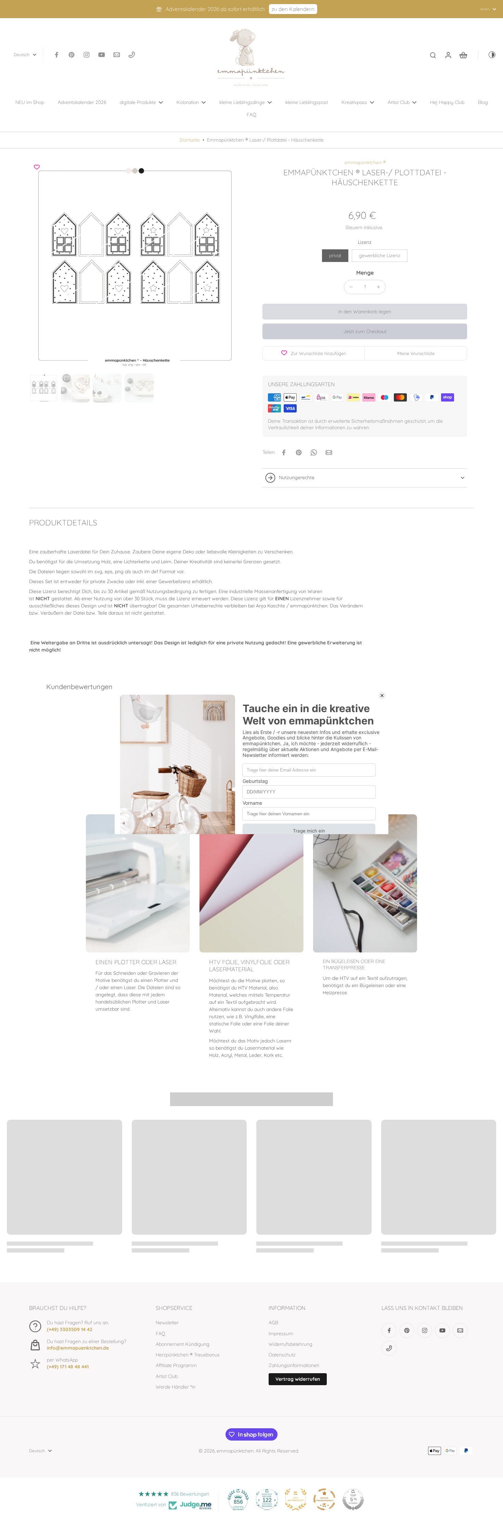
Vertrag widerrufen (297, 1379)
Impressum (281, 1333)
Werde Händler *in (175, 1387)
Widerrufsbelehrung (290, 1344)
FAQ (160, 1333)
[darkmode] (487, 55)
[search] (432, 55)
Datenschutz (282, 1355)
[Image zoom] (135, 265)
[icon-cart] (462, 55)
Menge (365, 272)
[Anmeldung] (447, 55)
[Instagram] (86, 54)
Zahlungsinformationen (294, 1365)
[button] (364, 311)
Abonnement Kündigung (182, 1344)
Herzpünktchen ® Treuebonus (188, 1355)
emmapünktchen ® (364, 162)
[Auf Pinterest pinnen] (298, 452)
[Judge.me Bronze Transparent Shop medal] (324, 1499)
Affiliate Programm (176, 1365)
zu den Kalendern (293, 9)
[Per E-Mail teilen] (328, 452)
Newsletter (167, 1323)
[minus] (351, 287)
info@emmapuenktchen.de (78, 1348)
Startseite (190, 140)
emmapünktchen (235, 1451)
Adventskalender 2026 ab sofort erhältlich (215, 9)
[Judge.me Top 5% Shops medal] (353, 1499)
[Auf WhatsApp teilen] (313, 452)
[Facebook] (56, 54)
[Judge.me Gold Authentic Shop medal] (296, 1499)
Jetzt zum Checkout (364, 331)
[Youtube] (101, 54)
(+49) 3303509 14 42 (69, 1329)
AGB (273, 1323)
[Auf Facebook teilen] (283, 452)
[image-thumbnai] (43, 388)
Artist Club (167, 1376)
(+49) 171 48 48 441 (68, 1367)
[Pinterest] (71, 54)
